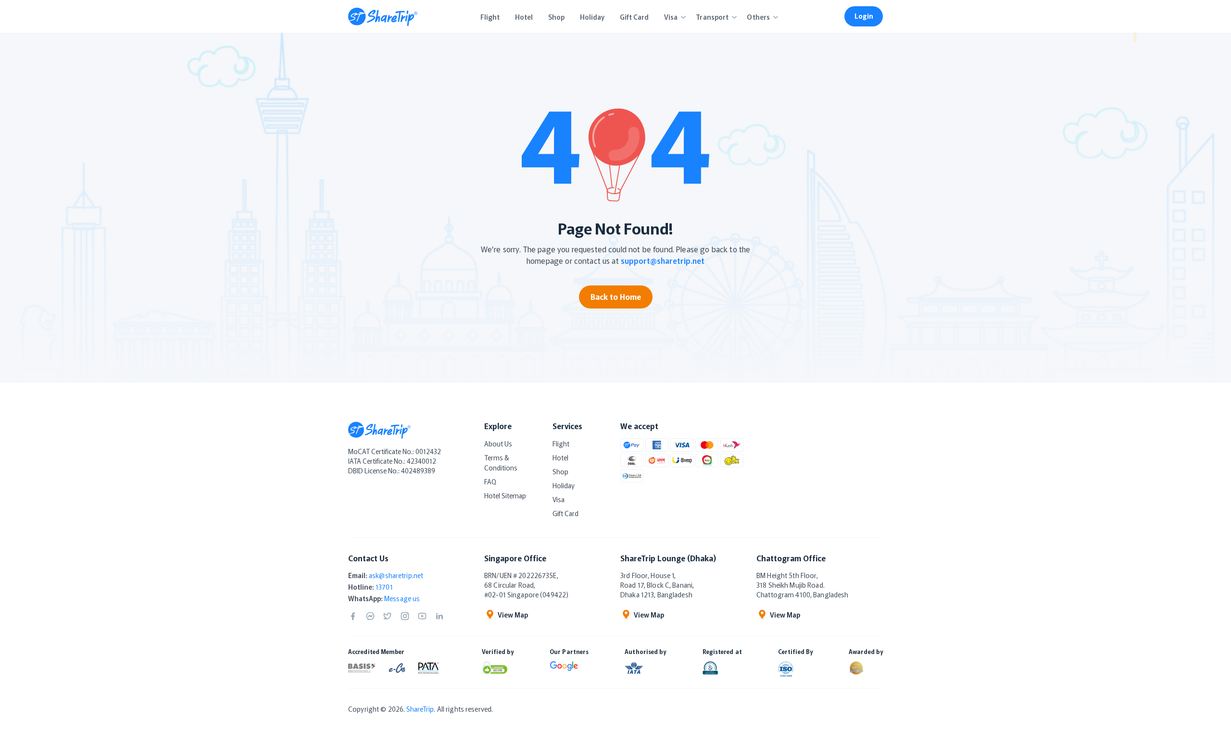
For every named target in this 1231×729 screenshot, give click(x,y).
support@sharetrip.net (662, 260)
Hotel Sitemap (505, 495)
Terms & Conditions (500, 462)
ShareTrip (420, 709)
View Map (513, 614)
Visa (559, 499)
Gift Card (565, 513)
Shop (560, 471)
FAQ (490, 481)
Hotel (560, 457)
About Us (498, 443)
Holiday (564, 485)
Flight (561, 443)
